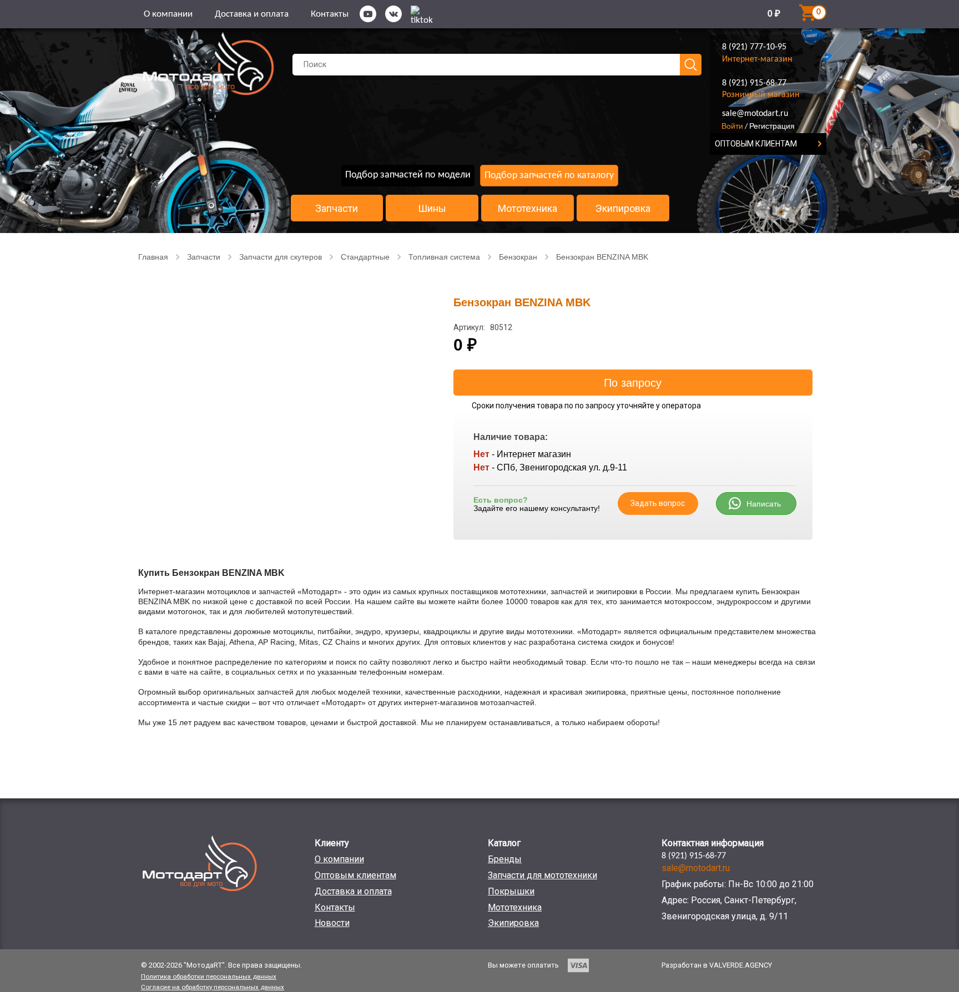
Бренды (505, 859)
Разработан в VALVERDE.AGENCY (717, 965)
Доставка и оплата (252, 14)
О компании (168, 14)
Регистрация (772, 126)
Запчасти (336, 208)
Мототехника (527, 208)
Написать (763, 503)
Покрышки (511, 891)
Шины (432, 208)
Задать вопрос (657, 503)
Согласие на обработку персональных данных (212, 987)
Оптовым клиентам (355, 875)
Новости (332, 923)
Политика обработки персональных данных (208, 976)
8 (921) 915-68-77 (754, 83)
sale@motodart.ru (755, 113)
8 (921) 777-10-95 (754, 47)
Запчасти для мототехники (542, 875)
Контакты (330, 14)
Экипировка (622, 208)
